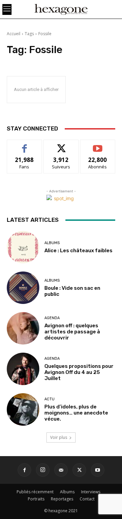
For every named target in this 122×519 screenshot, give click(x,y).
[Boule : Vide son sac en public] (23, 288)
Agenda (52, 318)
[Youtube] (97, 470)
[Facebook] (24, 470)
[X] (79, 470)
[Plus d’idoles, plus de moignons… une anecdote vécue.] (23, 409)
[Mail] (61, 470)
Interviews (90, 492)
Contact (87, 499)
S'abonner (97, 144)
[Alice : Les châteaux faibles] (23, 247)
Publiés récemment (35, 492)
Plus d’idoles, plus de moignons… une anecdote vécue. (76, 413)
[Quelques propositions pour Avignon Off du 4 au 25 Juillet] (23, 369)
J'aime (24, 144)
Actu (49, 399)
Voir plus (58, 437)
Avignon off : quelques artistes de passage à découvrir (72, 332)
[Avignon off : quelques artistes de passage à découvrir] (23, 328)
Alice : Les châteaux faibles (78, 250)
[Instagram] (42, 470)
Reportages (62, 499)
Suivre (61, 144)
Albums (52, 243)
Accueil (13, 34)
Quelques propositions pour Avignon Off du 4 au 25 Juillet (79, 372)
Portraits (36, 499)
